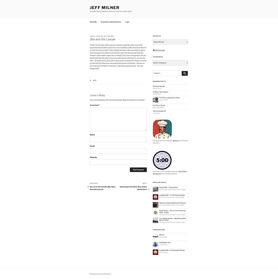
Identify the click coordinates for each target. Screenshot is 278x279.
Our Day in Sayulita (159, 86)
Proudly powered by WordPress (100, 274)
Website (93, 157)
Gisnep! (161, 235)
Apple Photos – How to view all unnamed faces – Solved (172, 211)
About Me (93, 22)
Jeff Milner (104, 7)
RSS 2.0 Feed (160, 50)
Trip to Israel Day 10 (159, 111)
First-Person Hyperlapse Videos (169, 98)
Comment (95, 105)
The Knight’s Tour (164, 242)
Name (92, 135)
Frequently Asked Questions (111, 22)
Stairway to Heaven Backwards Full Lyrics (172, 203)
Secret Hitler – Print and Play (168, 187)
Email (92, 146)
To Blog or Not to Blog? (160, 92)
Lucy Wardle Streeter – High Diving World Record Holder (172, 219)
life (95, 80)
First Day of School (159, 105)
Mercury (176, 140)
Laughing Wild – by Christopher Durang (172, 195)
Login (127, 22)
